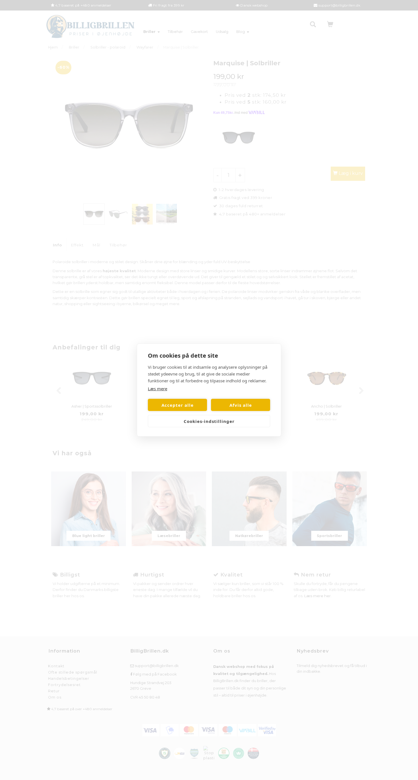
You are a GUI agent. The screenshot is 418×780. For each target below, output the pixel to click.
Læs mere (157, 388)
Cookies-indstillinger (209, 421)
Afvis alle (240, 405)
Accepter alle (178, 405)
